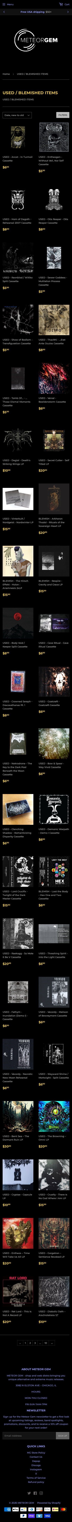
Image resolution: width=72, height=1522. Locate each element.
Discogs (36, 1465)
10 (46, 1342)
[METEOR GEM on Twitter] (29, 1493)
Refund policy (36, 1482)
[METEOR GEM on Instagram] (41, 1493)
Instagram (36, 1469)
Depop (36, 1461)
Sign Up (62, 1435)
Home (6, 74)
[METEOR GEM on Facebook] (35, 1493)
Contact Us (36, 1456)
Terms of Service (36, 1477)
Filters (63, 115)
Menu (10, 4)
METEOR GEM (26, 1502)
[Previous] (4, 12)
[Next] (68, 12)
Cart (66, 4)
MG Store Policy (36, 1452)
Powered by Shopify (48, 1502)
